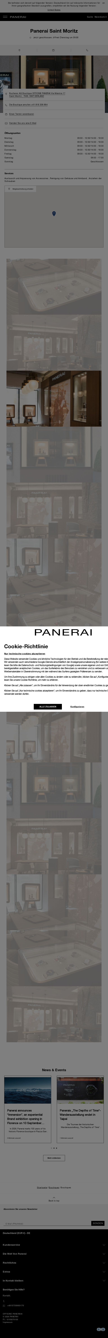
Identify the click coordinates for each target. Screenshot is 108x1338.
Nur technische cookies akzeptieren (24, 653)
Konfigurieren (77, 706)
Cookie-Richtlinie (29, 680)
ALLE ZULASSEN (48, 706)
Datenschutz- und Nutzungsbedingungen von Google (47, 665)
